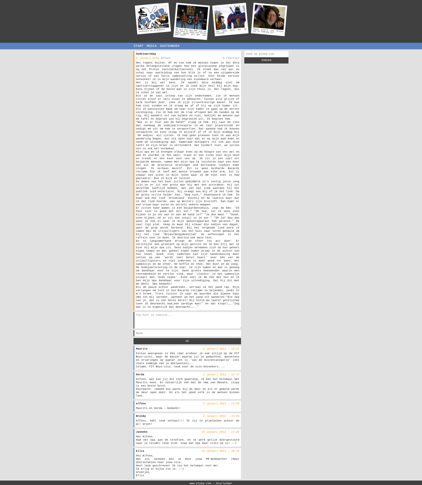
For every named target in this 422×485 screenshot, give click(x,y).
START (138, 46)
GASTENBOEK (170, 46)
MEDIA (152, 46)
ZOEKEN (266, 60)
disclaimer (224, 483)
